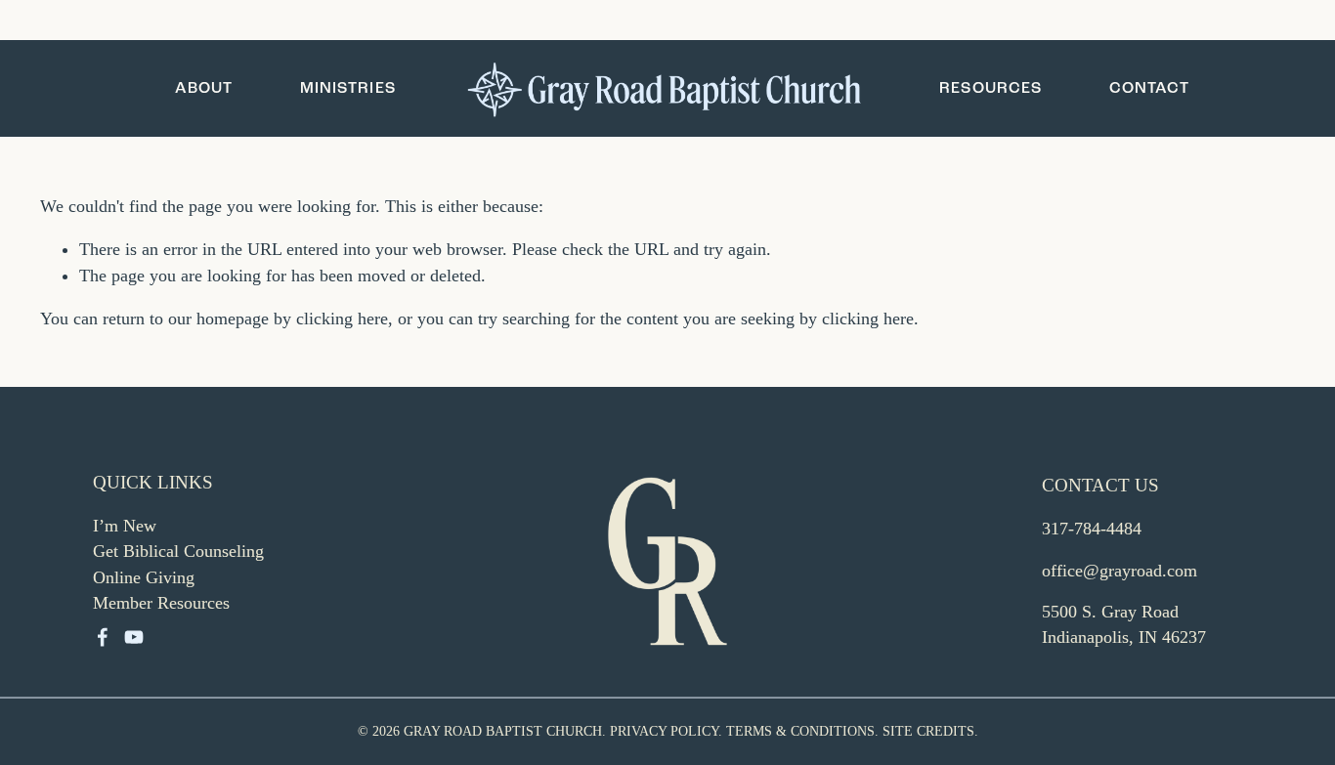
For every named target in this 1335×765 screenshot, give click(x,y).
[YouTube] (134, 637)
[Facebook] (102, 637)
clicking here (342, 318)
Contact (1149, 88)
